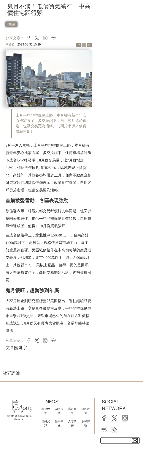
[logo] (19, 406)
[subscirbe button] (135, 440)
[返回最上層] (131, 452)
